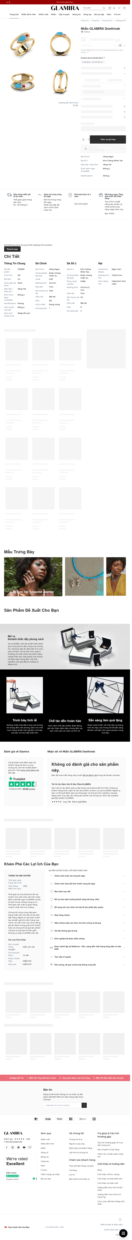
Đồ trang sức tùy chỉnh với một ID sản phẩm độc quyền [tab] (78, 907)
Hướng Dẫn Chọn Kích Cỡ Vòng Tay (109, 1195)
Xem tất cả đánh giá (14, 1142)
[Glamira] (65, 8)
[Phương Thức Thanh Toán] (65, 1119)
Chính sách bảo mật (113, 1230)
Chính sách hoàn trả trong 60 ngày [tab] (69, 875)
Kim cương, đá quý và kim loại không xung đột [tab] (75, 964)
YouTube (24, 1147)
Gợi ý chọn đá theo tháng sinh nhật (111, 1202)
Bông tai (45, 1157)
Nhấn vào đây (50, 205)
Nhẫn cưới (45, 1139)
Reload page (12, 249)
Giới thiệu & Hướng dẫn (111, 1164)
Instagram (12, 1147)
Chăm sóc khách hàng (82, 1160)
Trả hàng (73, 1170)
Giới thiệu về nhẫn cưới (107, 1183)
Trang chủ (85, 20)
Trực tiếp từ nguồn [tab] (62, 957)
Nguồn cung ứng (77, 1144)
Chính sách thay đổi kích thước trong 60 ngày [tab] (74, 883)
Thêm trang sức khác (50, 1174)
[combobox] (94, 8)
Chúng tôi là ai (75, 1139)
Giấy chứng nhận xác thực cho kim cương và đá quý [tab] (77, 923)
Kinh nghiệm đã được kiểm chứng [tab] (69, 938)
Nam (43, 1165)
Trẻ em (44, 1170)
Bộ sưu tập (46, 1179)
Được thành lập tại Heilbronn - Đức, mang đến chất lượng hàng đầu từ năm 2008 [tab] (87, 947)
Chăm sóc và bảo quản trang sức (110, 1155)
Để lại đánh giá (90, 775)
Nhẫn (43, 1148)
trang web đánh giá (29, 770)
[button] (65, 695)
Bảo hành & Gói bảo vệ (79, 1179)
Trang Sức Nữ (107, 20)
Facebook (6, 1147)
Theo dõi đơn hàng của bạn (81, 1166)
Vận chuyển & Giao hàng (108, 1149)
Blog (29, 1147)
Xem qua (46, 1133)
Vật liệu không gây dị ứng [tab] (65, 930)
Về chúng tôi (76, 1133)
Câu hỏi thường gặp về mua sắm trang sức (110, 1143)
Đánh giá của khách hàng (80, 1148)
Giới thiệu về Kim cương (108, 1174)
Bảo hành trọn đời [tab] (62, 891)
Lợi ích (72, 1174)
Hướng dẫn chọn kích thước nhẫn (110, 1188)
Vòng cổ (44, 1152)
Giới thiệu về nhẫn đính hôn (109, 1179)
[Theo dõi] (84, 1105)
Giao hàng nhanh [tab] (62, 915)
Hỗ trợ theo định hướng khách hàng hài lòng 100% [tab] (76, 899)
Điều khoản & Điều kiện (112, 1224)
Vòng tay (45, 1161)
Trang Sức (95, 20)
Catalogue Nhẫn (121, 20)
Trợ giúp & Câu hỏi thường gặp (108, 1135)
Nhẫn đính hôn (47, 1144)
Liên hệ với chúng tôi (78, 1152)
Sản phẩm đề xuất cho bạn (31, 610)
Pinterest (18, 1147)
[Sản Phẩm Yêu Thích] (119, 8)
